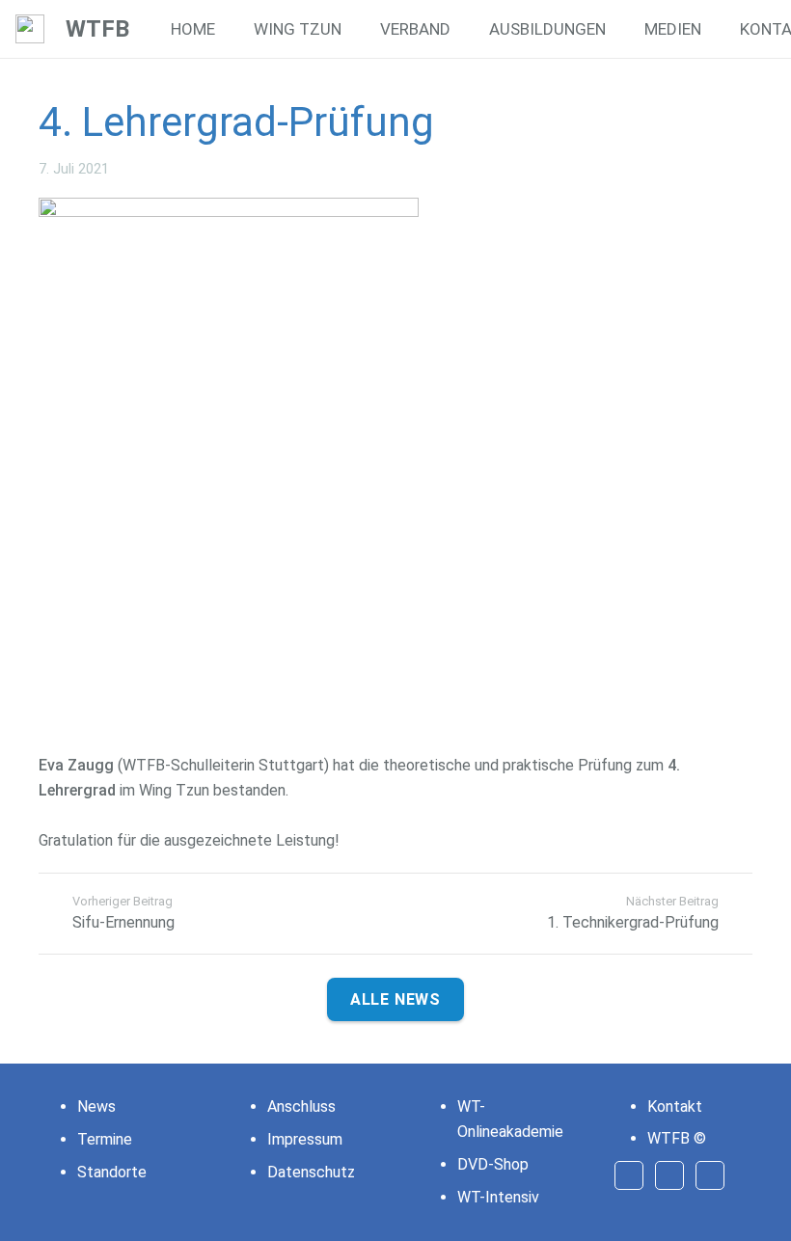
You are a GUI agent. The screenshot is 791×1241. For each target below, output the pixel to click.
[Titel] (29, 28)
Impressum (304, 1139)
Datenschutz (311, 1172)
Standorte (112, 1172)
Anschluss (301, 1106)
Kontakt (674, 1106)
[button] (356, 29)
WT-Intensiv (498, 1197)
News (96, 1106)
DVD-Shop (493, 1164)
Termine (104, 1139)
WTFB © (676, 1138)
